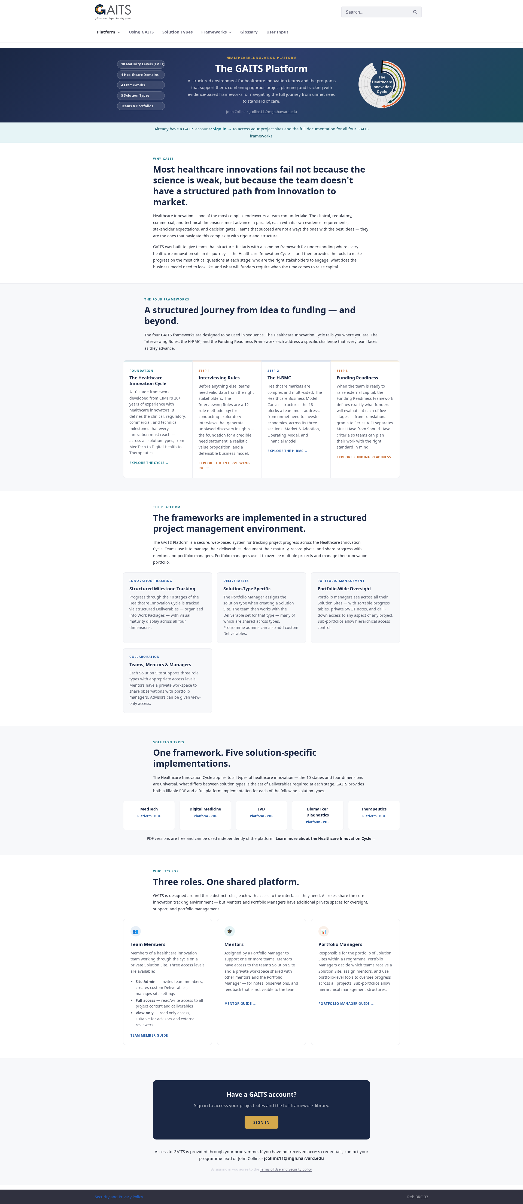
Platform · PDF (149, 816)
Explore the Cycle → (149, 462)
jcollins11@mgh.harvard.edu (273, 111)
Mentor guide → (240, 1003)
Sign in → (222, 128)
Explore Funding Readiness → (364, 459)
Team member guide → (151, 1035)
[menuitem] (108, 32)
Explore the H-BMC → (287, 451)
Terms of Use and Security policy (286, 1169)
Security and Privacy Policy (119, 1196)
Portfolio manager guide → (346, 1003)
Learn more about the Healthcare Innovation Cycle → (326, 838)
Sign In (261, 1122)
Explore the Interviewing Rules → (224, 465)
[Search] (415, 12)
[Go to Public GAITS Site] (114, 12)
